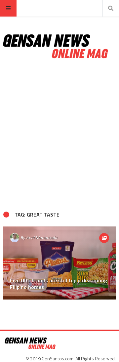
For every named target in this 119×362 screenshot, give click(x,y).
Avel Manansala (41, 237)
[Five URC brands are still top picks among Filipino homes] (59, 263)
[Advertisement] (59, 135)
